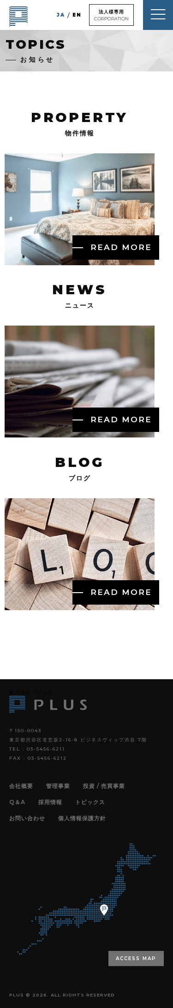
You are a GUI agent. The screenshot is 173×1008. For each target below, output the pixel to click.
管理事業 (58, 785)
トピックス (90, 801)
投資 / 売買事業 (104, 785)
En (77, 15)
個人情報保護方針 (82, 818)
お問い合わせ (27, 818)
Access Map (136, 958)
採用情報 (50, 801)
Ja (61, 15)
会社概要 (21, 785)
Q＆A (17, 801)
